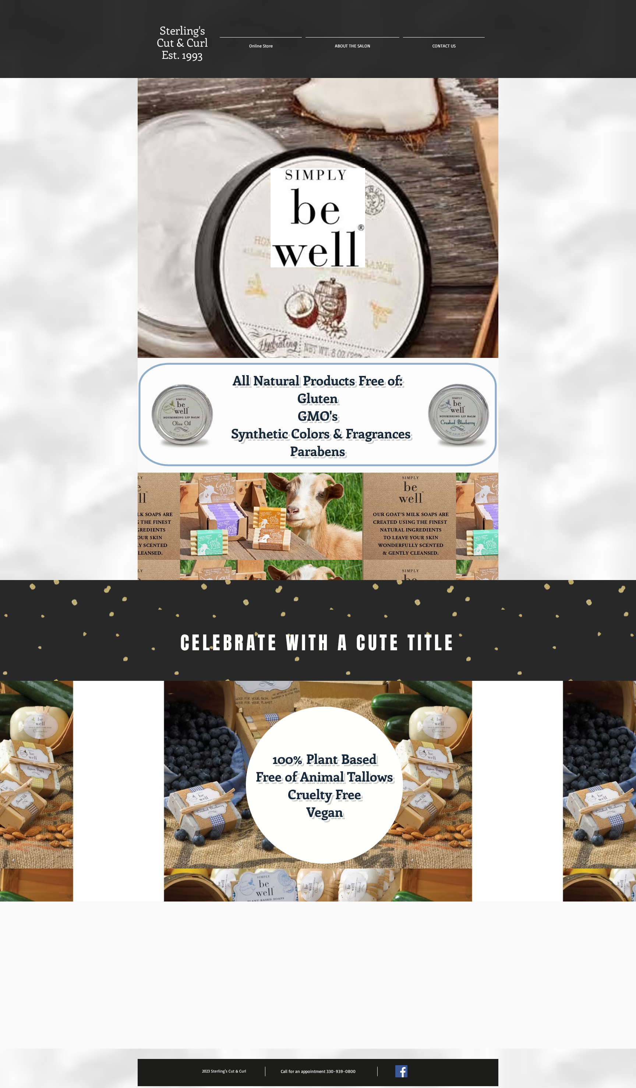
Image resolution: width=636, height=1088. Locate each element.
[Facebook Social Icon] (401, 1071)
